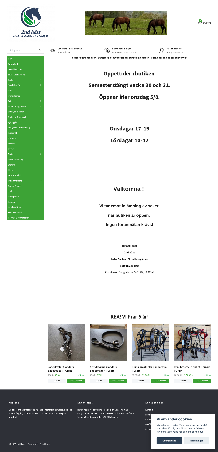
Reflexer (11, 143)
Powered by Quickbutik (39, 444)
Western (11, 164)
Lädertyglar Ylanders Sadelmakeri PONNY (61, 368)
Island (10, 170)
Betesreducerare (15, 212)
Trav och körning (15, 159)
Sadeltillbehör (14, 85)
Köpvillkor (150, 419)
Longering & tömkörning (19, 127)
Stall (10, 191)
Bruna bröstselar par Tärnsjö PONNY (149, 368)
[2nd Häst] (31, 23)
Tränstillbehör (14, 96)
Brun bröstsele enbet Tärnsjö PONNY (192, 368)
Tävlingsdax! (13, 196)
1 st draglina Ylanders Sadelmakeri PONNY (103, 368)
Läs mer (57, 381)
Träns (10, 90)
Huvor (10, 149)
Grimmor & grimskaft (17, 106)
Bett (9, 101)
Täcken (11, 154)
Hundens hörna (14, 207)
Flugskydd (12, 133)
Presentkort (13, 64)
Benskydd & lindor (16, 111)
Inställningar (196, 440)
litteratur (11, 202)
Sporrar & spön (14, 186)
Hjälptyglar (13, 122)
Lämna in (149, 414)
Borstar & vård (14, 175)
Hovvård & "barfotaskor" (19, 217)
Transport (12, 138)
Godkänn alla (169, 440)
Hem (10, 58)
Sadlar (11, 80)
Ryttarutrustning (15, 180)
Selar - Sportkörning (16, 74)
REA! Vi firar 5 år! (15, 69)
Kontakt (149, 409)
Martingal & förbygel (17, 117)
